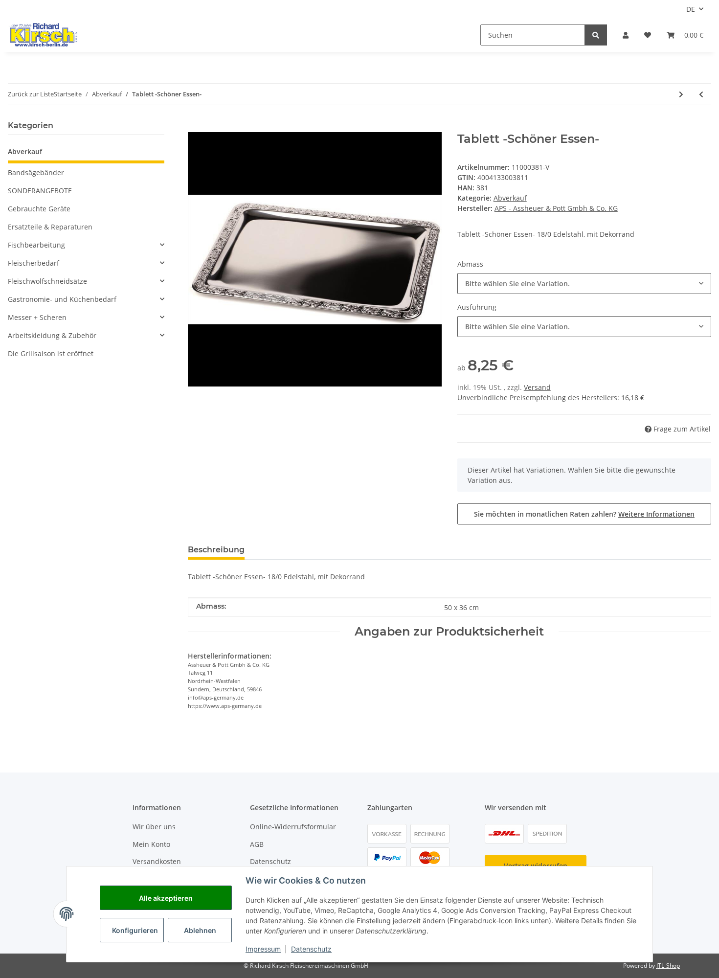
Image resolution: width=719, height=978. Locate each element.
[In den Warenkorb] (195, 126)
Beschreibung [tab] (216, 549)
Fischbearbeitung (36, 245)
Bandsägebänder (36, 172)
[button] (625, 35)
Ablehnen (200, 930)
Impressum (263, 949)
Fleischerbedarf (33, 263)
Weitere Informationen (656, 514)
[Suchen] (595, 34)
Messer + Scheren (37, 317)
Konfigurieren (135, 930)
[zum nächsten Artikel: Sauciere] (681, 94)
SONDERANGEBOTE (40, 190)
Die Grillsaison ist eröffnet (50, 353)
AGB (257, 844)
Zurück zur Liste (31, 94)
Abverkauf (510, 198)
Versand (537, 387)
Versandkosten (157, 861)
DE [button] (690, 9)
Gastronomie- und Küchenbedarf (62, 299)
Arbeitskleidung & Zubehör (52, 335)
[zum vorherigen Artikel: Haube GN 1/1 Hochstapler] (701, 94)
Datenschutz (270, 861)
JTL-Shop (668, 965)
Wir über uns (154, 826)
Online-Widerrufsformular (293, 826)
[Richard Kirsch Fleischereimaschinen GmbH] (42, 34)
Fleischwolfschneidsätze (47, 281)
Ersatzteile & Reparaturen (50, 226)
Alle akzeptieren (166, 898)
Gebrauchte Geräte (39, 208)
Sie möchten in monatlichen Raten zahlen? (584, 514)
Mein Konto (151, 844)
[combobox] (584, 283)
